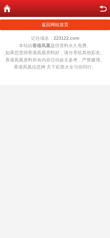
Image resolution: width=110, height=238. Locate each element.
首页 (7, 8)
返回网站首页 (55, 24)
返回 (103, 8)
